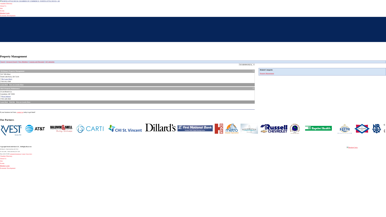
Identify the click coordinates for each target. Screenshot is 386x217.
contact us (20, 112)
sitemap (23, 154)
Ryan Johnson (6, 96)
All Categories (49, 62)
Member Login (5, 13)
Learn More (4, 84)
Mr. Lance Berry (7, 79)
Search (3, 62)
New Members (23, 62)
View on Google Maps (16, 84)
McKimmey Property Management (12, 71)
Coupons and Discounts (36, 62)
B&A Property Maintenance (10, 88)
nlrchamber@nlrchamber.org (15, 154)
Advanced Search (11, 62)
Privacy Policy (29, 154)
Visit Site (12, 102)
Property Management (267, 73)
